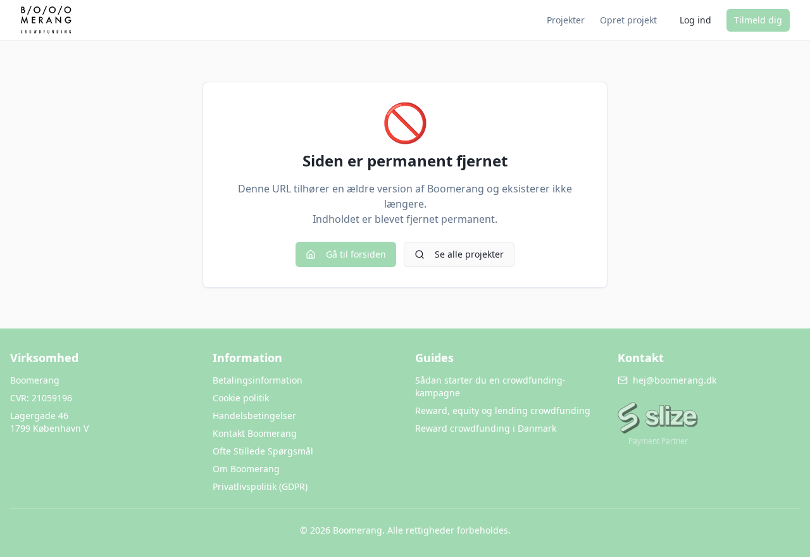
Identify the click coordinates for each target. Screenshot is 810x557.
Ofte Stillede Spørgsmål (263, 451)
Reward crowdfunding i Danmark (485, 428)
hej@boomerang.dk (674, 380)
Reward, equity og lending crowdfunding (502, 410)
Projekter (566, 20)
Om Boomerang (246, 469)
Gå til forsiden (356, 254)
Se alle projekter (469, 254)
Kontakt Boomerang (255, 433)
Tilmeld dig (758, 20)
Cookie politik (241, 398)
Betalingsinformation (257, 380)
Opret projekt (628, 20)
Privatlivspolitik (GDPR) (260, 486)
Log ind (695, 20)
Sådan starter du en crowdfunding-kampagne (490, 386)
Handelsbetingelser (254, 416)
